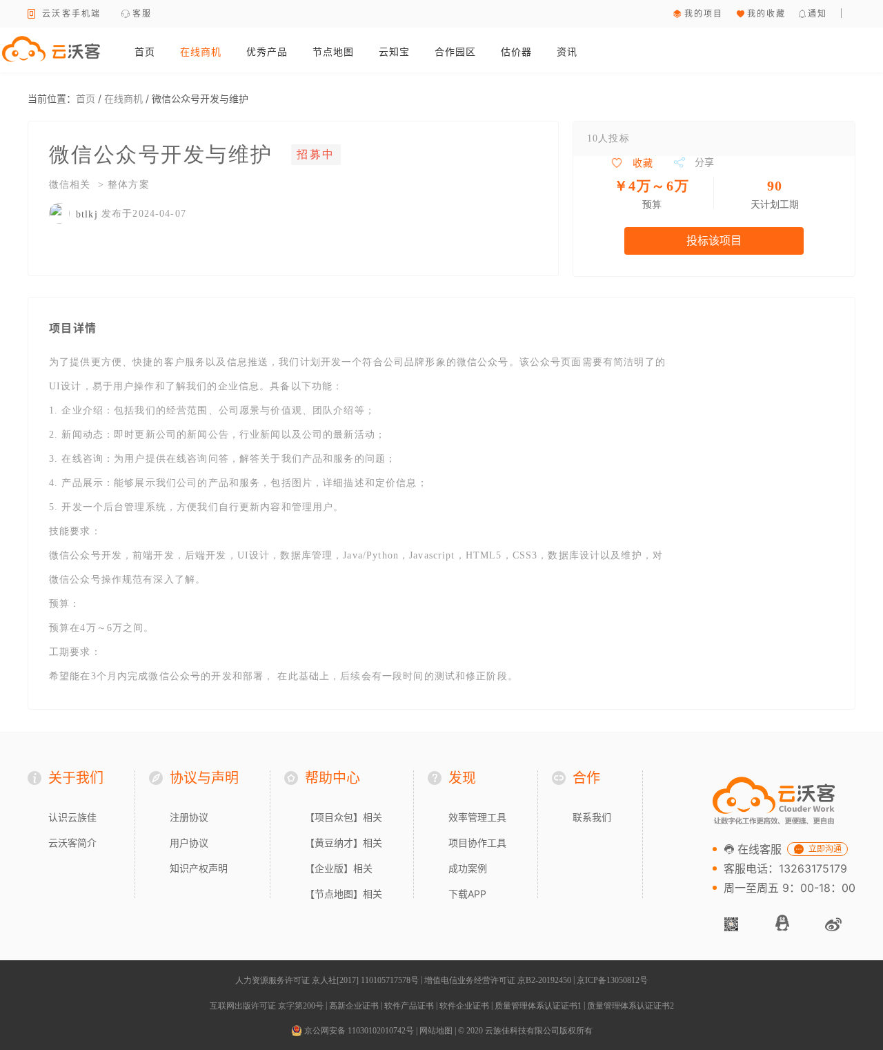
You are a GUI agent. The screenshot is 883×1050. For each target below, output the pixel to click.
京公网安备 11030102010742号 (358, 1031)
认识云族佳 (72, 817)
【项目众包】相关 (343, 817)
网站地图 (436, 1031)
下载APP (467, 894)
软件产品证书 (409, 1006)
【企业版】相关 (339, 868)
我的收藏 (766, 13)
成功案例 (467, 868)
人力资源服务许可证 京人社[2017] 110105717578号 (327, 980)
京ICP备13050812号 (612, 980)
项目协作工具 (477, 842)
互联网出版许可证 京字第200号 (267, 1006)
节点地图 (333, 51)
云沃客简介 (72, 842)
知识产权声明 (199, 868)
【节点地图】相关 (343, 894)
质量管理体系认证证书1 (538, 1006)
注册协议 (189, 817)
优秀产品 (267, 51)
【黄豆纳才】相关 (343, 842)
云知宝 (394, 51)
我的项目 (704, 13)
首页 (145, 51)
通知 (818, 13)
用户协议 (189, 842)
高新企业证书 (354, 1006)
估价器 (516, 51)
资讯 (567, 51)
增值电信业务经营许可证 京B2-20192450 (497, 980)
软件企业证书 (464, 1006)
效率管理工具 (477, 817)
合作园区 (455, 51)
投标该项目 (714, 240)
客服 (142, 13)
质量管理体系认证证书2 (630, 1006)
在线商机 (200, 51)
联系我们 (592, 817)
